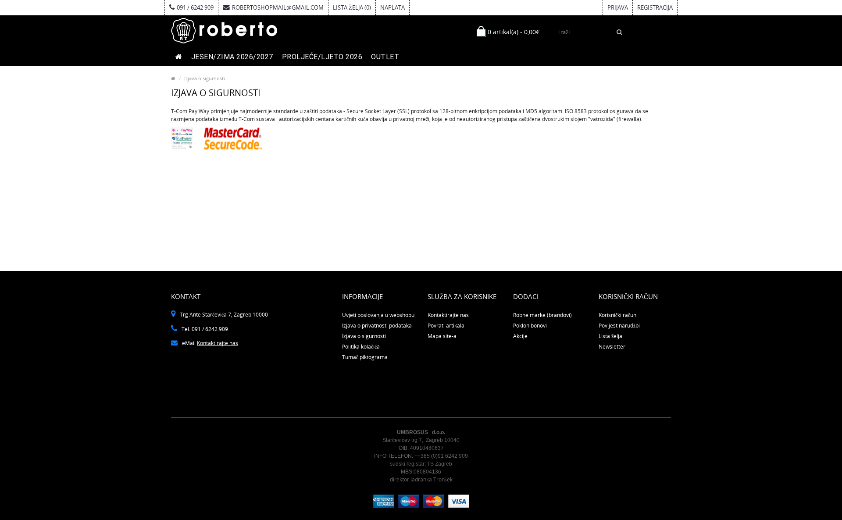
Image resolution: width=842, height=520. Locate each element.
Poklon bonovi (530, 325)
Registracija (655, 7)
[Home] (173, 78)
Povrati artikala (446, 325)
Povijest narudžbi (619, 325)
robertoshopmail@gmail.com (278, 7)
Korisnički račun (617, 315)
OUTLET (385, 57)
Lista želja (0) (352, 7)
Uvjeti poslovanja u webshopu (378, 315)
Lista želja (610, 336)
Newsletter (612, 346)
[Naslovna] (179, 57)
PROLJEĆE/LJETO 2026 (322, 57)
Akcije (520, 336)
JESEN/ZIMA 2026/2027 (232, 57)
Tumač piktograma (365, 357)
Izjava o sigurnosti (204, 78)
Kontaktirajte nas (217, 343)
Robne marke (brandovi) (542, 315)
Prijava (617, 7)
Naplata (392, 7)
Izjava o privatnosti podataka (377, 325)
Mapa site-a (442, 336)
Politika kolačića (361, 346)
